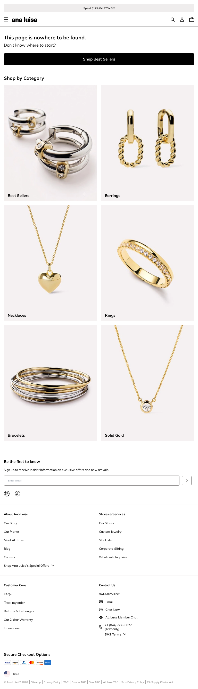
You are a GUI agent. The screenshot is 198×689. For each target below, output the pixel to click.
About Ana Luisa (16, 514)
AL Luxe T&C (110, 682)
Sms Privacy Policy (132, 682)
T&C (66, 682)
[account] (182, 20)
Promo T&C (79, 682)
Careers (9, 557)
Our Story (10, 523)
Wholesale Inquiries (113, 557)
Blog (7, 548)
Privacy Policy (52, 682)
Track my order (14, 603)
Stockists (105, 540)
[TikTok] (17, 493)
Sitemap (36, 682)
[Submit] (187, 480)
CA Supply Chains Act (160, 682)
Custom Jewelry (110, 531)
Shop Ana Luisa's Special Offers (26, 565)
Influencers (12, 628)
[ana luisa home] (24, 19)
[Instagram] (7, 493)
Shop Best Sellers (99, 59)
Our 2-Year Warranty (18, 620)
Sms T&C (94, 682)
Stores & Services (112, 514)
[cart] (191, 19)
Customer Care (15, 585)
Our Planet (11, 531)
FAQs (8, 594)
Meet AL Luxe (14, 540)
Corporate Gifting (111, 548)
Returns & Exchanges (19, 611)
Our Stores (106, 523)
